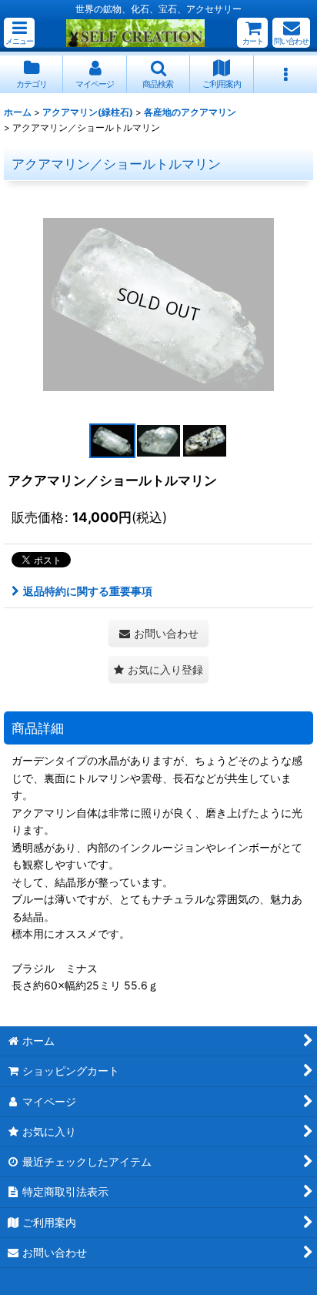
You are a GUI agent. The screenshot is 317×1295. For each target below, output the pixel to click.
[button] (19, 33)
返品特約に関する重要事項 (87, 590)
